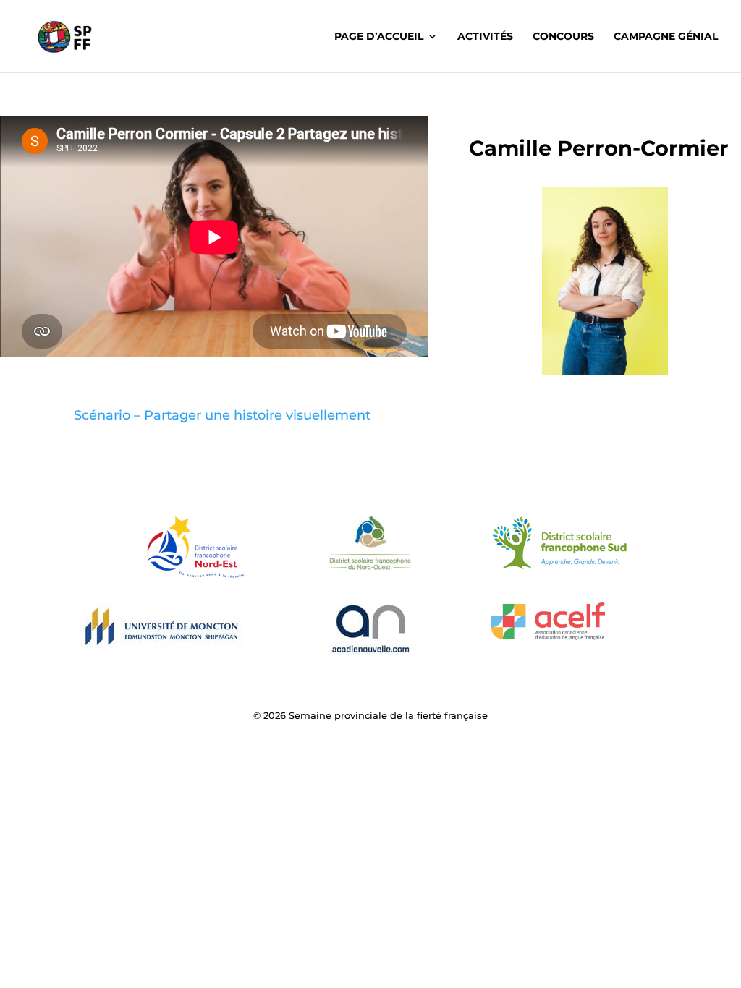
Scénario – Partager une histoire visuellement (222, 415)
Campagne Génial (666, 37)
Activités (485, 37)
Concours (563, 37)
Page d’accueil (378, 37)
